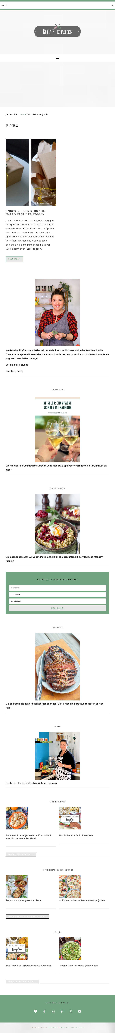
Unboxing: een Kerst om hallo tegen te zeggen (26, 212)
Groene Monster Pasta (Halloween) (79, 965)
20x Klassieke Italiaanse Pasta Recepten (29, 965)
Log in (82, 1028)
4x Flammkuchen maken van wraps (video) (82, 900)
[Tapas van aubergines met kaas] (17, 896)
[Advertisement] (57, 84)
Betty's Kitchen (57, 31)
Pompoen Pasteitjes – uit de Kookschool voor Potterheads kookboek (28, 837)
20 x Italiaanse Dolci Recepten (76, 835)
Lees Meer (14, 259)
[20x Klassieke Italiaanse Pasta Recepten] (31, 949)
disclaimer (71, 1028)
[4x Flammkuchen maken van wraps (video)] (70, 896)
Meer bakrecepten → (20, 854)
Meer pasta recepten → (22, 982)
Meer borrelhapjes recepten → (27, 916)
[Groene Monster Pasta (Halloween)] (84, 949)
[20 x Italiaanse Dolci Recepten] (84, 819)
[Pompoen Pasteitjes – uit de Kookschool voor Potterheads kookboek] (31, 819)
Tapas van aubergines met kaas (23, 900)
